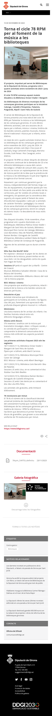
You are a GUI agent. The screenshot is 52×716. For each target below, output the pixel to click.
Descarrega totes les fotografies (26, 509)
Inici (7, 13)
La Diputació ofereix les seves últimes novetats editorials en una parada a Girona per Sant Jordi (25, 601)
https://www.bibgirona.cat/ (17, 428)
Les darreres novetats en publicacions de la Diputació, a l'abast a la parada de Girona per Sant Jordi (25, 568)
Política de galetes (22, 693)
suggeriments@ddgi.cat (24, 672)
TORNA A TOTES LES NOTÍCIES (26, 526)
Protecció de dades (22, 688)
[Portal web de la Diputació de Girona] (22, 658)
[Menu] (48, 5)
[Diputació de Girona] (16, 5)
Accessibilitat (20, 691)
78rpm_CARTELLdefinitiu (23, 460)
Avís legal (18, 686)
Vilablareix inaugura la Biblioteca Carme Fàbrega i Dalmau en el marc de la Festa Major (25, 591)
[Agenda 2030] (26, 706)
